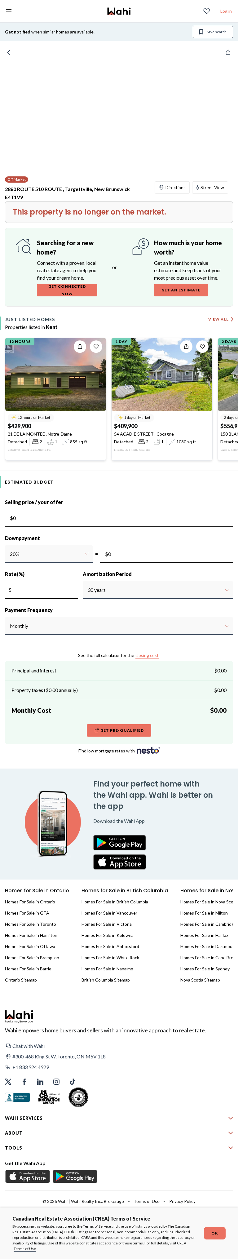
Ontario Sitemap (21, 979)
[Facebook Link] (24, 1082)
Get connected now (67, 290)
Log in (226, 11)
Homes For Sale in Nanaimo (107, 968)
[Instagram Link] (56, 1082)
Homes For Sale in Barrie (28, 968)
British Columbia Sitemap (106, 979)
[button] (119, 1046)
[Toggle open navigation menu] (8, 11)
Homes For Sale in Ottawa (30, 946)
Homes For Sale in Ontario (30, 901)
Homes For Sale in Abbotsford (110, 946)
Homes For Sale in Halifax (204, 935)
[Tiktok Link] (72, 1082)
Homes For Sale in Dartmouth (208, 946)
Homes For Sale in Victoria (107, 924)
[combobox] (9, 554)
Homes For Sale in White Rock (110, 957)
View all (218, 319)
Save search (217, 31)
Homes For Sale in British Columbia (115, 901)
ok (214, 1233)
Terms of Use (25, 1248)
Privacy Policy (182, 1201)
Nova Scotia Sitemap (200, 979)
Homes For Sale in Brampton (32, 957)
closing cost (147, 655)
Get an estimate (181, 290)
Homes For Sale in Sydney (205, 968)
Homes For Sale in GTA (27, 912)
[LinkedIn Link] (40, 1082)
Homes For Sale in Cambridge (208, 924)
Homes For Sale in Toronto (30, 924)
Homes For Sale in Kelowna (108, 935)
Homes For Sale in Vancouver (109, 912)
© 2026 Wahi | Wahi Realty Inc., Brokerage (83, 1201)
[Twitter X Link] (8, 1082)
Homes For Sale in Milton (204, 912)
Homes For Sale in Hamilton (31, 935)
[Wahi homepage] (119, 11)
